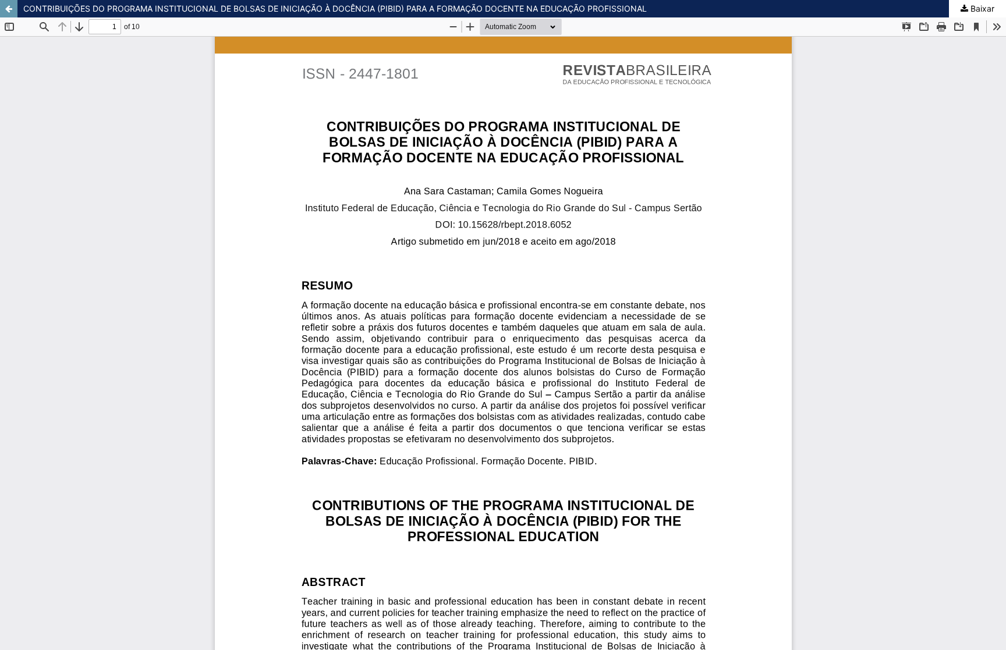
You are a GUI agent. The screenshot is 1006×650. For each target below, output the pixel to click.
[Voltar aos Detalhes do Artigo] (8, 8)
